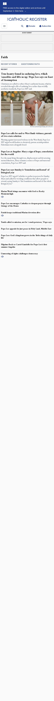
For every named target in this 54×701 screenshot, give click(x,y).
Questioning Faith (30, 64)
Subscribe (46, 26)
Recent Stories (9, 64)
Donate (32, 26)
